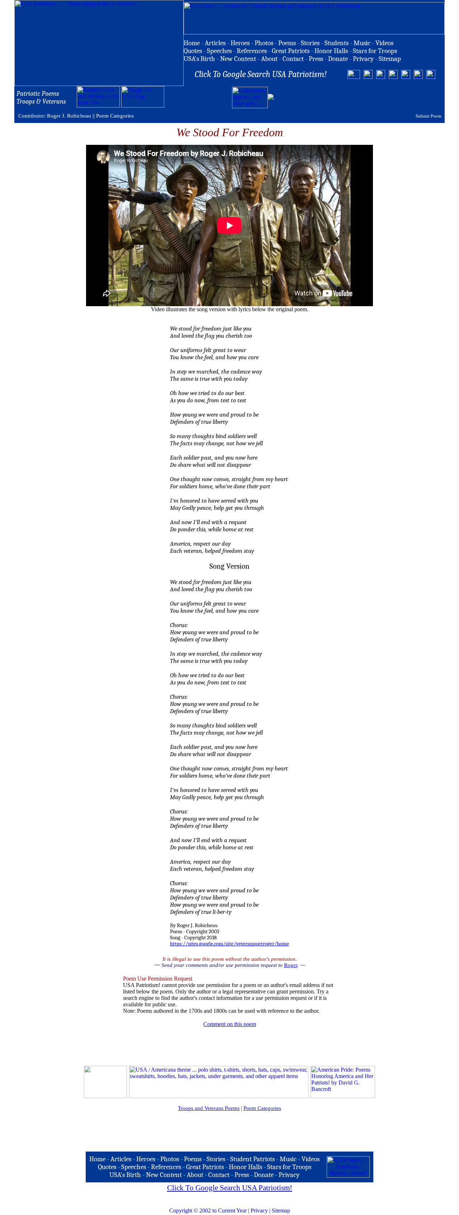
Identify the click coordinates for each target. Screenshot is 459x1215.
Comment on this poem (229, 1024)
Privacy (259, 1210)
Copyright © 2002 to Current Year (208, 1210)
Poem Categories (262, 1108)
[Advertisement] (359, 97)
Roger (290, 965)
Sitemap (281, 1210)
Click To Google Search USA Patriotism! (229, 1187)
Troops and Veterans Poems (209, 1108)
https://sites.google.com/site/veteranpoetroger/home (229, 944)
